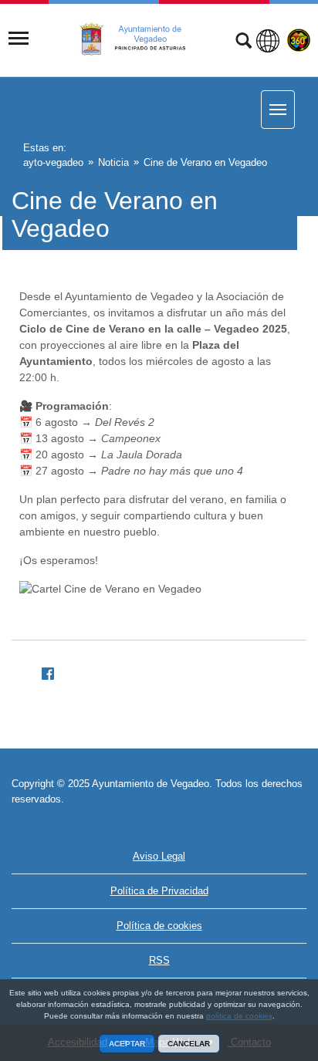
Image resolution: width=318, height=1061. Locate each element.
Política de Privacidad (159, 891)
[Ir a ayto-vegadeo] (141, 39)
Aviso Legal (159, 856)
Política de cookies (159, 925)
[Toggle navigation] (18, 38)
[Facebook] (42, 671)
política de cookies (239, 1016)
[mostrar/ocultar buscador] (243, 42)
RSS (159, 960)
